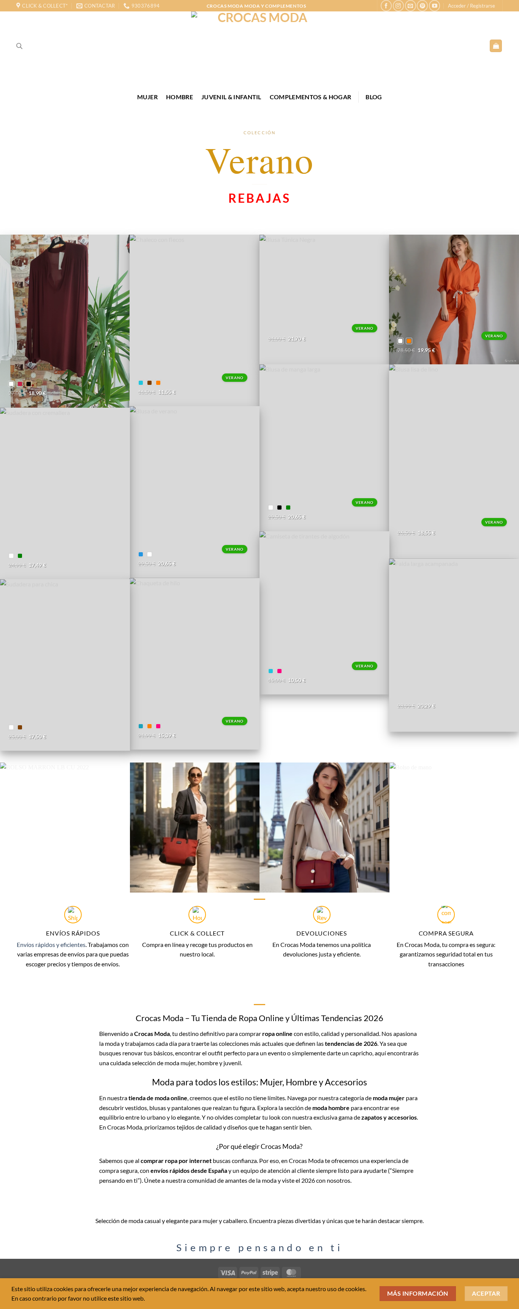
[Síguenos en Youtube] (434, 5)
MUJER (147, 96)
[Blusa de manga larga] (324, 447)
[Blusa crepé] (65, 321)
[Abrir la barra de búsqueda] (19, 46)
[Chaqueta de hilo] (195, 664)
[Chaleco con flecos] (195, 321)
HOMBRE (179, 96)
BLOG (374, 96)
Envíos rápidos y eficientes (51, 944)
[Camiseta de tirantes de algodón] (324, 613)
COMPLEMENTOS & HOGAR (310, 96)
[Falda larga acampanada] (454, 645)
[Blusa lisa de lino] (454, 461)
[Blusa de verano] (195, 492)
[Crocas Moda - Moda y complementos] (259, 45)
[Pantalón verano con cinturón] (454, 300)
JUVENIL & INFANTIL (231, 96)
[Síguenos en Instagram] (398, 5)
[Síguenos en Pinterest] (422, 5)
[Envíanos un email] (410, 5)
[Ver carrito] (496, 46)
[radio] (11, 384)
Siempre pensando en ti (259, 1247)
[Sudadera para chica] (65, 665)
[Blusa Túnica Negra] (324, 300)
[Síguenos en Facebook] (386, 5)
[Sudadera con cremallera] (65, 494)
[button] (471, 6)
